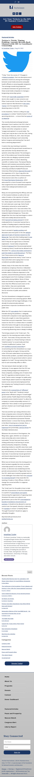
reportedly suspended (17, 97)
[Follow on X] (17, 13)
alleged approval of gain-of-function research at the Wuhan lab (16, 235)
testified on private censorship (14, 346)
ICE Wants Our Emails (8, 598)
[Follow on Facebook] (14, 13)
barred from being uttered (14, 220)
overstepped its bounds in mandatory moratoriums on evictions (16, 502)
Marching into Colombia (8, 634)
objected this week (24, 171)
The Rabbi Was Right (7, 618)
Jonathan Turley (9, 48)
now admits (15, 311)
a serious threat (24, 427)
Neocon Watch (6, 649)
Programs (8, 686)
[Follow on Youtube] (20, 13)
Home (7, 677)
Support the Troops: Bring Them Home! (13, 623)
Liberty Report (10, 727)
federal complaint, (9, 77)
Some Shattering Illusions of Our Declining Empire (16, 593)
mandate (7, 508)
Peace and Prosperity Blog (9, 652)
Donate (8, 690)
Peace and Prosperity (13, 713)
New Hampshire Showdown (9, 629)
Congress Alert (6, 643)
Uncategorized (6, 658)
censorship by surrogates (19, 493)
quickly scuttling (19, 230)
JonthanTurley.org (7, 519)
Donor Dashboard (12, 699)
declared (11, 246)
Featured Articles (8, 37)
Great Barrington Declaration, (14, 180)
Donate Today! (17, 663)
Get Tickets (17, 27)
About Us (8, 681)
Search (29, 572)
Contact (8, 695)
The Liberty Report (7, 655)
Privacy (4, 769)
